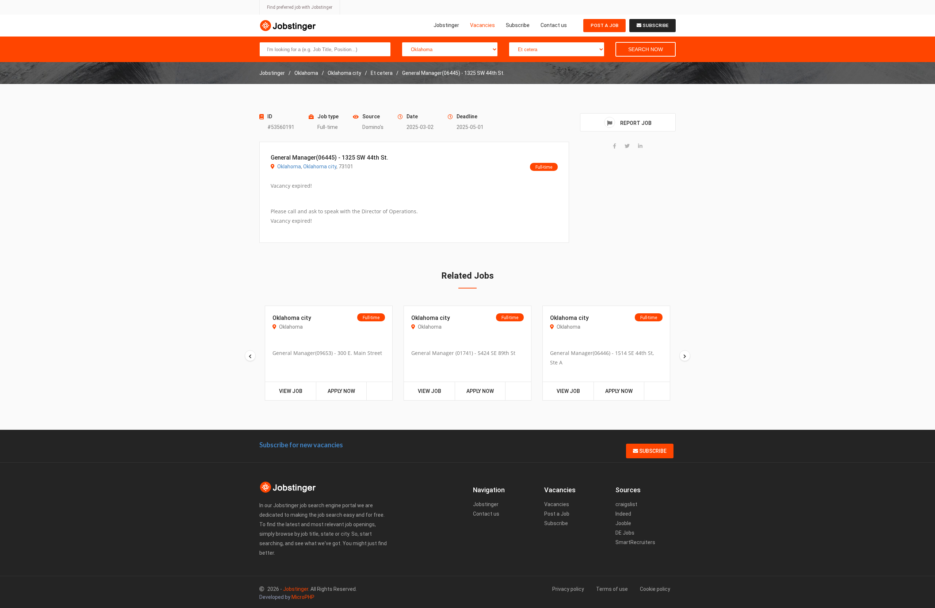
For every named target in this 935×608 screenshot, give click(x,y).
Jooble (623, 523)
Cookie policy (655, 589)
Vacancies (482, 25)
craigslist (626, 504)
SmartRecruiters (635, 542)
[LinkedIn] (640, 146)
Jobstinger (446, 25)
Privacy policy (568, 589)
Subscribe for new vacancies (301, 445)
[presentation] (250, 355)
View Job (290, 391)
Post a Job (604, 25)
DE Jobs (624, 533)
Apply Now (341, 391)
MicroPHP (302, 597)
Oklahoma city (319, 166)
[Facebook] (614, 146)
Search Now (645, 49)
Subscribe (518, 25)
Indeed (623, 514)
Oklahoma (289, 166)
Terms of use (612, 589)
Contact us (554, 25)
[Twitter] (627, 146)
